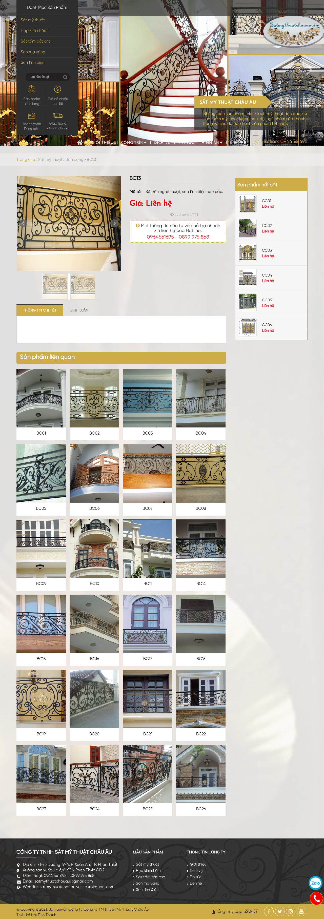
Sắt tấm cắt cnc (36, 41)
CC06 (267, 325)
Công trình (134, 143)
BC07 (148, 508)
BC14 (201, 584)
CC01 (266, 201)
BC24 (94, 809)
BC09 (41, 584)
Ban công (75, 160)
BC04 (201, 433)
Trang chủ (80, 142)
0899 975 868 (194, 237)
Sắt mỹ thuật (33, 20)
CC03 (267, 251)
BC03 (148, 433)
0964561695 (160, 237)
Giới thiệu (102, 143)
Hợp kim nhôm (34, 31)
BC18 (201, 659)
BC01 (41, 433)
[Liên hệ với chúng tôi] (316, 898)
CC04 (267, 275)
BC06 (94, 508)
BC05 (41, 508)
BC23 (41, 809)
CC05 (267, 300)
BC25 (148, 809)
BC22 (201, 734)
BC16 (94, 659)
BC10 (94, 584)
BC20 (94, 734)
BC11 (148, 584)
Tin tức (186, 143)
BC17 (147, 659)
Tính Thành (47, 915)
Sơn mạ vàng (33, 52)
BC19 (41, 734)
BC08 (201, 508)
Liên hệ (238, 143)
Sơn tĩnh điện (33, 63)
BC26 (201, 809)
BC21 (147, 734)
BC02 (94, 433)
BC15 (41, 659)
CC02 (267, 226)
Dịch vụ (162, 143)
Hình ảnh (211, 143)
